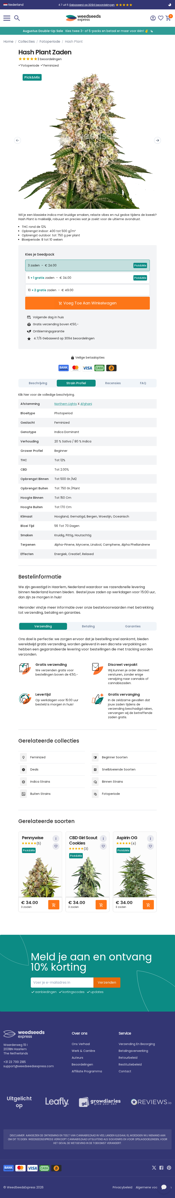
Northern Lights (65, 404)
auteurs (77, 1058)
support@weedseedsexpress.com (28, 1066)
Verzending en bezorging (137, 1044)
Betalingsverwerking (133, 1051)
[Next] (157, 140)
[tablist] (87, 383)
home (8, 41)
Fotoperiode (49, 41)
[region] (87, 31)
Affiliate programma (87, 1071)
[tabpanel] (87, 474)
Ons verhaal (81, 1044)
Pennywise (32, 837)
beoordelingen (82, 1064)
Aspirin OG (127, 837)
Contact (125, 1071)
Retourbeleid (128, 1058)
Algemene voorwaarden (154, 1187)
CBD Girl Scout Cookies (83, 840)
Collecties (26, 41)
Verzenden (107, 982)
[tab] (38, 383)
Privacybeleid (122, 1187)
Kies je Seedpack (39, 254)
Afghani (86, 404)
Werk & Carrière (83, 1051)
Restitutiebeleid (130, 1064)
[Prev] (17, 140)
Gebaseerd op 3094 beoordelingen (92, 5)
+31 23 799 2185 (14, 1062)
